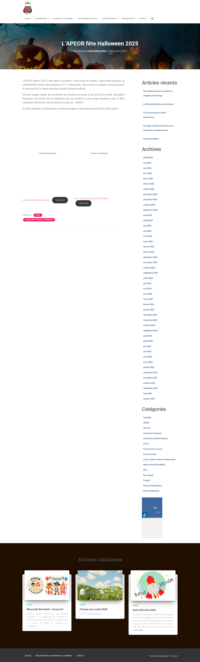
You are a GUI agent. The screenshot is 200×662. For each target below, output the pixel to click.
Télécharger (60, 200)
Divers (146, 444)
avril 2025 (147, 236)
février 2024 (148, 304)
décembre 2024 (150, 257)
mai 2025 (147, 231)
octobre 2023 (149, 325)
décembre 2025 (150, 194)
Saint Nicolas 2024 (144, 609)
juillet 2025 (148, 220)
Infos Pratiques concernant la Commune (54, 656)
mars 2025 (148, 241)
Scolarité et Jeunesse (63, 19)
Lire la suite (138, 630)
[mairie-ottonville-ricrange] (28, 8)
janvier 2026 (148, 189)
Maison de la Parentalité (154, 465)
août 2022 (147, 393)
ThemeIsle (173, 656)
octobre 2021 (149, 399)
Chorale (146, 428)
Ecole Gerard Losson (152, 449)
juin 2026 (147, 163)
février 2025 (148, 247)
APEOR (38, 215)
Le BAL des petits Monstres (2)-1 (36, 200)
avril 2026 (147, 173)
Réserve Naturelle (151, 491)
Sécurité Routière (151, 139)
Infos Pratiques (109, 19)
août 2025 (147, 215)
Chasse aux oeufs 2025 (93, 609)
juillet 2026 (148, 157)
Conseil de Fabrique (152, 433)
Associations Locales (87, 19)
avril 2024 (147, 294)
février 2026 (148, 184)
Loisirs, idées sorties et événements (39, 219)
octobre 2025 (149, 205)
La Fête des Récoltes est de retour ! (158, 104)
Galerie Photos (128, 19)
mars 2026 (148, 179)
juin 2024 (147, 283)
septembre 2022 (150, 388)
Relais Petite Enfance (152, 486)
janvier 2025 (148, 252)
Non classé (148, 475)
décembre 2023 (150, 315)
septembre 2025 (150, 210)
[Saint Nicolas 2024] (153, 585)
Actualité (147, 417)
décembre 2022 (150, 372)
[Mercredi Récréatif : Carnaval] (46, 585)
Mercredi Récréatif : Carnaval (45, 609)
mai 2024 (147, 289)
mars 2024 (148, 299)
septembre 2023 (150, 331)
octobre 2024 (149, 268)
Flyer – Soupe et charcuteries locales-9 (91, 198)
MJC (145, 470)
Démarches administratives (155, 438)
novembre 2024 (150, 262)
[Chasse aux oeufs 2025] (100, 585)
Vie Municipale (41, 19)
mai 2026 (147, 168)
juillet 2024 (148, 278)
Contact (143, 19)
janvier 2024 (148, 310)
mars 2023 (148, 362)
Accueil (27, 19)
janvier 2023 (148, 367)
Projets (146, 480)
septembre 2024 (150, 273)
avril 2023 (147, 357)
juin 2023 (147, 346)
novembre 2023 (150, 320)
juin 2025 (147, 226)
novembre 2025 (150, 199)
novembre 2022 (150, 378)
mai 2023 (147, 351)
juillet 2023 (148, 341)
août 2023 (147, 336)
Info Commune (149, 454)
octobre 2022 (149, 383)
